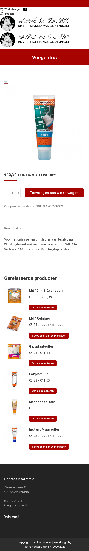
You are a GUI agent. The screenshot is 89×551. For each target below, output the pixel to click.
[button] (6, 82)
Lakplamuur (38, 374)
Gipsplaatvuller (41, 346)
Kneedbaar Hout (42, 402)
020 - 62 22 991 (13, 501)
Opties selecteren (43, 307)
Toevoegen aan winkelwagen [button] (49, 335)
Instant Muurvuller (44, 429)
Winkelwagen (15, 9)
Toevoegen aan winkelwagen (54, 193)
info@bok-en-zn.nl (15, 505)
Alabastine (25, 206)
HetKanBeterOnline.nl (38, 547)
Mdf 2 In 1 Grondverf (46, 291)
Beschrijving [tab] (12, 228)
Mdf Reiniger (39, 318)
